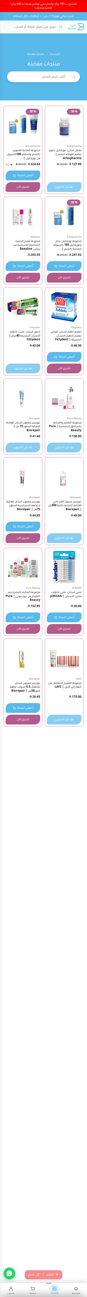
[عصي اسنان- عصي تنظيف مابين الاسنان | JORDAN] (64, 567)
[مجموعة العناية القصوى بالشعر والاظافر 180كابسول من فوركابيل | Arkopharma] (23, 125)
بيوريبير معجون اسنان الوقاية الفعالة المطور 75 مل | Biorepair (23, 426)
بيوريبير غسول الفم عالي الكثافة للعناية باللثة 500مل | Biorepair (64, 505)
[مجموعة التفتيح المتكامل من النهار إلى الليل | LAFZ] (64, 658)
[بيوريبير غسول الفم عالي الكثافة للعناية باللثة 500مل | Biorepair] (64, 476)
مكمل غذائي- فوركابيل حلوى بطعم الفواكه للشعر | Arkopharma (65, 154)
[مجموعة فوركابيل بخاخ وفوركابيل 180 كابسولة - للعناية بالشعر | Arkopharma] (64, 216)
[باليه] (76, 26)
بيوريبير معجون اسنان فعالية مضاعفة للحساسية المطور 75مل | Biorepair (23, 505)
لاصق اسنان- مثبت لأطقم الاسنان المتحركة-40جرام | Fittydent (24, 335)
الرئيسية (55, 54)
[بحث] (60, 26)
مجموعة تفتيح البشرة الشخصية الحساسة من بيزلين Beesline (26, 245)
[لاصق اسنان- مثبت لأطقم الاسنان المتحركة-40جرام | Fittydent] (23, 306)
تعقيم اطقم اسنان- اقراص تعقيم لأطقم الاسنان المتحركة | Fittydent (66, 335)
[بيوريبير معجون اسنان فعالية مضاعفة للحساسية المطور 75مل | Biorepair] (23, 476)
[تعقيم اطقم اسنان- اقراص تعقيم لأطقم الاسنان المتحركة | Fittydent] (64, 306)
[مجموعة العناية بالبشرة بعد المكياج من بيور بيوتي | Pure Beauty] (23, 567)
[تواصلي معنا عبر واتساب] (9, 1273)
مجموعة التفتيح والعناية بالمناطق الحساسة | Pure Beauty (65, 426)
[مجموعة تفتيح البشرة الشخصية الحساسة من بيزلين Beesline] (23, 216)
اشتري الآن (23, 186)
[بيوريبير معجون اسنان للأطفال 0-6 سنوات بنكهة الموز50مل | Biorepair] (23, 658)
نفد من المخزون (64, 186)
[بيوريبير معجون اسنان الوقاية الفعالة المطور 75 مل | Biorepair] (23, 397)
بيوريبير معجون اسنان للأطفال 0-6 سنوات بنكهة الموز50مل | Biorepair (25, 687)
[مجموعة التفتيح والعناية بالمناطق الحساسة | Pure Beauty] (64, 397)
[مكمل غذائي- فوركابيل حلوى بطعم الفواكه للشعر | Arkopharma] (64, 125)
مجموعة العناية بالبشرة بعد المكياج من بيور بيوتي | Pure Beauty (23, 596)
